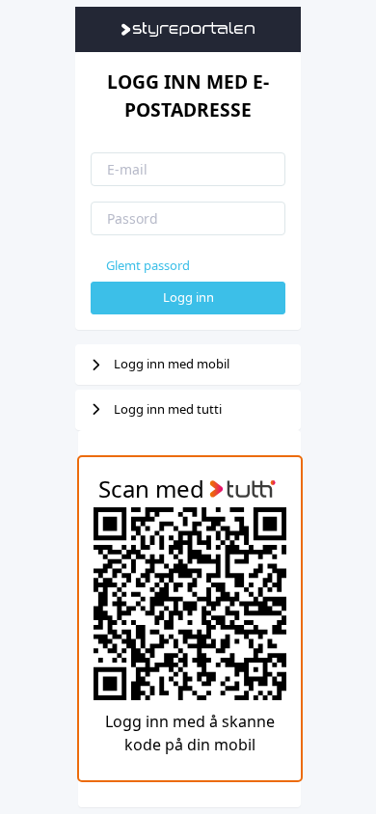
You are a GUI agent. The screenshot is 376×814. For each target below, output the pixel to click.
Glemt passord (148, 265)
